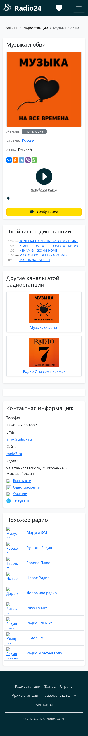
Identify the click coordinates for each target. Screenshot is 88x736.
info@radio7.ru (19, 439)
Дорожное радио (42, 592)
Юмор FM (35, 638)
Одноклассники (26, 487)
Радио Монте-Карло (44, 653)
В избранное (46, 211)
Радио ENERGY (39, 622)
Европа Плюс (38, 562)
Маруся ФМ (37, 532)
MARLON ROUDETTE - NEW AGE (43, 255)
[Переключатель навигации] (79, 8)
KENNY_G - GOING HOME (38, 250)
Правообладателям (59, 695)
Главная (11, 27)
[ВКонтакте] (9, 160)
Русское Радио (39, 547)
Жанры (50, 686)
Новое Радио (38, 577)
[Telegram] (21, 160)
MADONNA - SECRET (34, 260)
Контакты (44, 704)
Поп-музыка (34, 131)
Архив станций (25, 695)
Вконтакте (22, 480)
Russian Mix (37, 607)
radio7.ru (14, 453)
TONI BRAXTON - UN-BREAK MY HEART (48, 241)
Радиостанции (35, 27)
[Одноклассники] (15, 160)
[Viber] (28, 160)
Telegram (21, 500)
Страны (66, 686)
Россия (28, 140)
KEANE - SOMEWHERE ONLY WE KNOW (48, 246)
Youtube (20, 493)
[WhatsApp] (34, 160)
